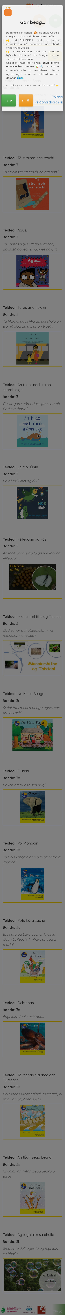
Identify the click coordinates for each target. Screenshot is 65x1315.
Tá (7, 100)
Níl (24, 100)
